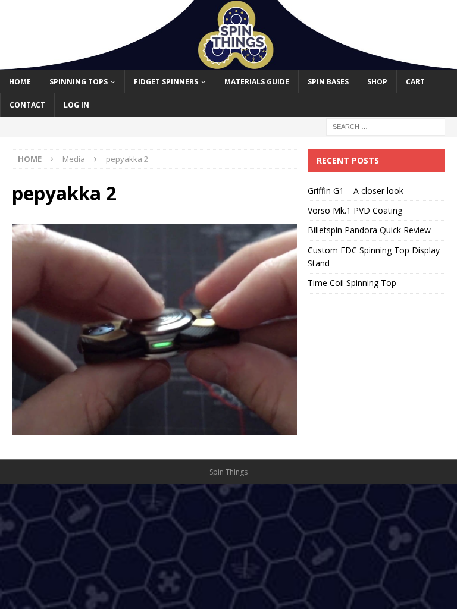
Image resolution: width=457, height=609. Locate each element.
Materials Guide (256, 82)
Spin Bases (328, 82)
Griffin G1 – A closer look (355, 190)
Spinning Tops (78, 82)
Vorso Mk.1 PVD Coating (355, 210)
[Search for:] (385, 126)
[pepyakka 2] (154, 428)
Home (20, 82)
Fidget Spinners (166, 82)
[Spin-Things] (228, 63)
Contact (27, 105)
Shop (377, 82)
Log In (76, 105)
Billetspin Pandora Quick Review (369, 230)
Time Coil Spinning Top (352, 282)
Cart (415, 82)
